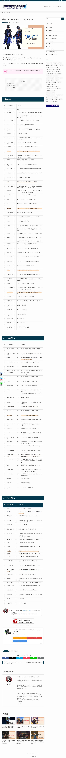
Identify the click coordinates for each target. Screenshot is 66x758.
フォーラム (53, 84)
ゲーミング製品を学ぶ (52, 38)
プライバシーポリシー (31, 753)
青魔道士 (16, 651)
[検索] (63, 0)
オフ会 (47, 67)
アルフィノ (61, 65)
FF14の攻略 (6, 22)
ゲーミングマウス (49, 73)
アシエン (55, 65)
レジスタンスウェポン (50, 92)
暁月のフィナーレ (49, 99)
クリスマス (48, 71)
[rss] (61, 0)
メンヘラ (56, 86)
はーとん (9, 684)
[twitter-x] (60, 0)
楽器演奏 (60, 99)
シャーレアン (55, 75)
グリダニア (58, 71)
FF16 (51, 63)
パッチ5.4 (57, 80)
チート (52, 80)
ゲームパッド (48, 75)
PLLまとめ (50, 46)
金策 (50, 101)
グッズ (53, 71)
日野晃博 (56, 97)
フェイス (48, 84)
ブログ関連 (50, 27)
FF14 (12, 651)
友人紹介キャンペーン (50, 94)
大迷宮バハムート (49, 97)
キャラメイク (48, 69)
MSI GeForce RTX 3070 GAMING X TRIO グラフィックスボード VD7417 (27, 630)
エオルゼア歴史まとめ (52, 51)
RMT (52, 65)
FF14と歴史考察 (51, 49)
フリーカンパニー (49, 86)
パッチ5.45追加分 (13, 87)
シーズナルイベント (50, 77)
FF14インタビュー (51, 43)
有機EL (56, 99)
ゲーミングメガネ (58, 73)
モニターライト (49, 88)
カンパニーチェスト (54, 67)
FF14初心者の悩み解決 (52, 35)
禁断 (47, 101)
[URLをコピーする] (41, 658)
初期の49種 (11, 83)
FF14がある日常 (51, 41)
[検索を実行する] (62, 19)
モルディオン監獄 (57, 88)
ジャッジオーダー (58, 77)
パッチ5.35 (54, 82)
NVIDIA (60, 63)
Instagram (55, 63)
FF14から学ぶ (50, 33)
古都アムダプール (59, 94)
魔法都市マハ (55, 101)
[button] (5, 658)
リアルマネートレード (50, 90)
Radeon (47, 65)
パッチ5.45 (59, 82)
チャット (48, 80)
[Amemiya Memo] (15, 6)
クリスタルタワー (56, 69)
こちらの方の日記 (26, 610)
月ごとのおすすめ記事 (52, 54)
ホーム (38, 753)
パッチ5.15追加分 (13, 85)
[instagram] (20, 704)
